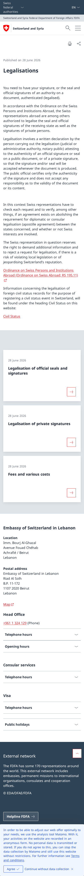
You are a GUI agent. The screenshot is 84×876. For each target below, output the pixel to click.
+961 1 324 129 (15, 623)
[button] (77, 753)
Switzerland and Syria (28, 28)
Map (6, 604)
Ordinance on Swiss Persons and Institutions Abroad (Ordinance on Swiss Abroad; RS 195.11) (40, 272)
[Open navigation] (78, 28)
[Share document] (78, 43)
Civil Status (11, 316)
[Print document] (69, 43)
